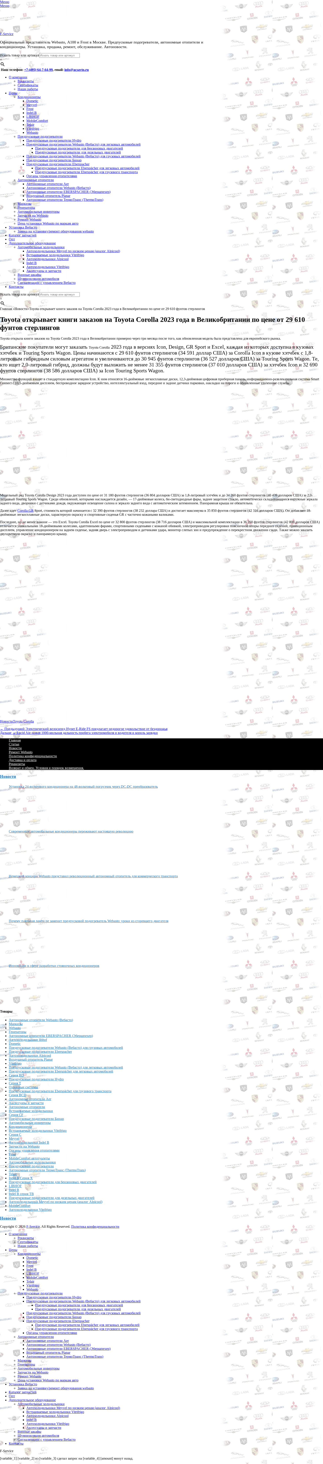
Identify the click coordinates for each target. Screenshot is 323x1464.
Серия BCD (17, 1095)
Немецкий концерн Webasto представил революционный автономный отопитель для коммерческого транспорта (93, 876)
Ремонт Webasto (29, 219)
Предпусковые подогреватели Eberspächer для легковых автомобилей (87, 168)
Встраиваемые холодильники (31, 1111)
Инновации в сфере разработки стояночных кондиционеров (54, 966)
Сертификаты (28, 85)
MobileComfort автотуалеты (29, 1158)
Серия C (15, 1134)
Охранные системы (23, 1087)
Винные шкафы (29, 275)
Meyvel (31, 105)
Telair (30, 124)
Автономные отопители (36, 180)
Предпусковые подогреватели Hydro (53, 140)
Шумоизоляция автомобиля (38, 279)
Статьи (14, 744)
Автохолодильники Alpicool (47, 259)
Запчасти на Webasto (33, 215)
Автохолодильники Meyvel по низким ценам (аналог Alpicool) (73, 251)
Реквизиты (26, 81)
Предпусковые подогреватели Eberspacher (57, 164)
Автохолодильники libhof (28, 1040)
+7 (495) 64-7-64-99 (38, 70)
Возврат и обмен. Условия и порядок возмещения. (46, 768)
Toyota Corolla (23, 721)
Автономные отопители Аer (47, 184)
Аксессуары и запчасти (43, 271)
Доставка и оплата (22, 760)
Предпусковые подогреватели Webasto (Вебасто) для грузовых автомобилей (83, 156)
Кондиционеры (29, 97)
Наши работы (28, 89)
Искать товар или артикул (19, 55)
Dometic (32, 101)
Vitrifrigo (32, 128)
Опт (12, 239)
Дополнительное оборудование (32, 243)
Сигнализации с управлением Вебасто (47, 283)
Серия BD (16, 1075)
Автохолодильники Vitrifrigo (47, 267)
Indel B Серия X (21, 1178)
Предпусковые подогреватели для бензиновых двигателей (79, 148)
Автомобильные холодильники (41, 247)
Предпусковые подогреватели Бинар (54, 160)
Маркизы (24, 204)
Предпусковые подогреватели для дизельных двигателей (78, 152)
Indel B (31, 113)
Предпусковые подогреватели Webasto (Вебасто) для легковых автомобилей (83, 144)
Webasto (32, 132)
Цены (13, 93)
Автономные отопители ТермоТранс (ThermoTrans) (64, 200)
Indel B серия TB (21, 1194)
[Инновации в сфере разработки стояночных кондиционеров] (25, 986)
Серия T (15, 1083)
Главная (15, 740)
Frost (29, 109)
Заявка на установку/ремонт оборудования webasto (56, 231)
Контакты (16, 286)
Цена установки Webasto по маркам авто (48, 223)
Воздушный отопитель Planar (48, 196)
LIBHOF (32, 117)
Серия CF (16, 1115)
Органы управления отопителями (51, 176)
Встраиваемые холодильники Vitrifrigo (55, 255)
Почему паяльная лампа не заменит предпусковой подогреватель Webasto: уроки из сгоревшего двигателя (88, 921)
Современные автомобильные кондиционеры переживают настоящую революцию (71, 831)
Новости (6, 721)
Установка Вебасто (23, 227)
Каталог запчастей (22, 235)
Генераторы (26, 207)
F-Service (6, 34)
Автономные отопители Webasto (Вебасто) (58, 188)
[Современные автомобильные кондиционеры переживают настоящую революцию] (25, 852)
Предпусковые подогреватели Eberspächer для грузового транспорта (86, 172)
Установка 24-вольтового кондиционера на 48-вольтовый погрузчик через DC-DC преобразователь (83, 786)
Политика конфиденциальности (33, 756)
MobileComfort (37, 121)
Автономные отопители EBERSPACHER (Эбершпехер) (68, 192)
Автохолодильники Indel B (29, 1142)
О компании (18, 77)
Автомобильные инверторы (39, 211)
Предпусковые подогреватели (40, 136)
